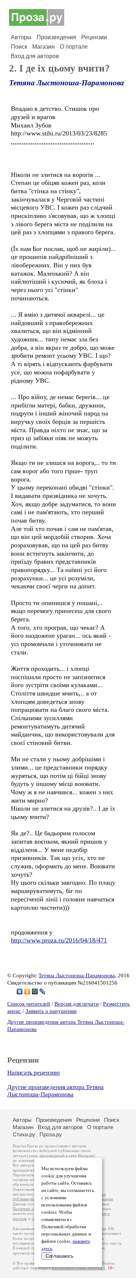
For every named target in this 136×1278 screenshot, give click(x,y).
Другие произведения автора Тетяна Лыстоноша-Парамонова (55, 1091)
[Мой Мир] (35, 991)
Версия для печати (76, 1004)
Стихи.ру (24, 1134)
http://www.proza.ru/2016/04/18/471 (59, 940)
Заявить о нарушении (51, 1011)
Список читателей (28, 1004)
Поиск (19, 47)
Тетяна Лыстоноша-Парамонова (66, 82)
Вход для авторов (35, 56)
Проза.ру (51, 1134)
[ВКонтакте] (20, 991)
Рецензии (94, 37)
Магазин (43, 47)
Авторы (21, 37)
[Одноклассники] (27, 991)
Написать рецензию (33, 1072)
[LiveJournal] (42, 991)
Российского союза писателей (78, 1268)
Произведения (56, 37)
